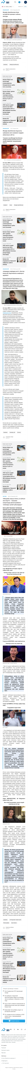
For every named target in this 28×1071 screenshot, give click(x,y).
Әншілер (5, 64)
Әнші (11, 205)
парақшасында (7, 313)
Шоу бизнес (14, 922)
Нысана (5, 496)
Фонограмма (6, 922)
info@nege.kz (4, 1060)
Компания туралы (5, 1050)
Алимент (5, 205)
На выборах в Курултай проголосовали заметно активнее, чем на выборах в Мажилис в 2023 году (14, 998)
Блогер (19, 432)
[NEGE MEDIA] (5, 2)
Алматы (20, 6)
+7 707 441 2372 (5, 1063)
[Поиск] (15, 2)
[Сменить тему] (20, 2)
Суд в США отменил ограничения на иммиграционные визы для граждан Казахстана (15, 1005)
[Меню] (25, 2)
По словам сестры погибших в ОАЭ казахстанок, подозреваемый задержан (14, 1016)
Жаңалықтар (6, 10)
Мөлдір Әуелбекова (14, 64)
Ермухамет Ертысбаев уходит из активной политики (14, 1010)
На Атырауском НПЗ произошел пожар (14, 991)
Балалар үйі (12, 432)
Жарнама (3, 1052)
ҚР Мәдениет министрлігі (15, 919)
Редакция (3, 1047)
